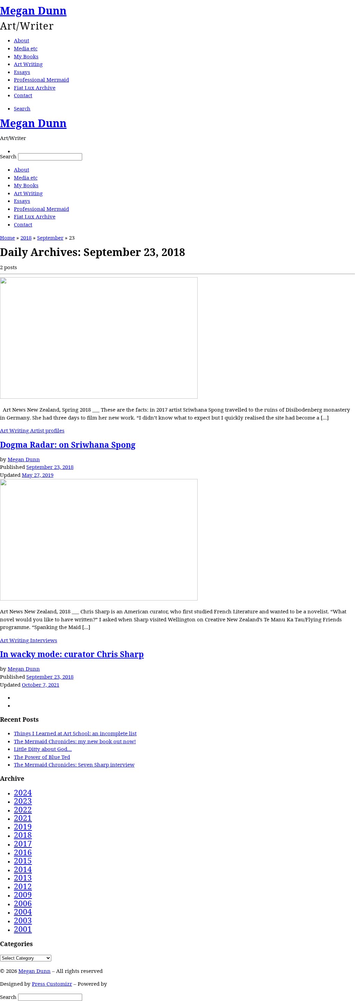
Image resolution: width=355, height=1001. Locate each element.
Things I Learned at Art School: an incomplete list (75, 733)
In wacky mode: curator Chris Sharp (72, 654)
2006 (23, 903)
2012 (23, 886)
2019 (23, 826)
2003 (23, 920)
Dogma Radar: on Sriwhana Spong (68, 444)
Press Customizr (52, 983)
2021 (23, 817)
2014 (23, 869)
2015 (23, 860)
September (50, 237)
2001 (23, 929)
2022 (23, 809)
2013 (23, 877)
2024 (23, 792)
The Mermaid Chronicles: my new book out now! (75, 741)
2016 (23, 852)
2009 (23, 894)
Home (7, 237)
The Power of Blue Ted (42, 756)
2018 (26, 237)
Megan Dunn (24, 459)
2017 (23, 843)
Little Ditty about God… (43, 748)
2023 (23, 800)
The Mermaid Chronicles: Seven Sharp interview (74, 764)
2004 (23, 911)
